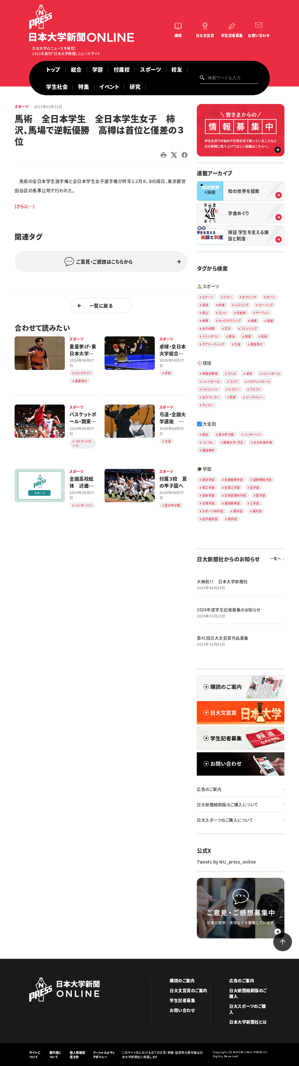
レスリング (241, 305)
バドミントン (210, 389)
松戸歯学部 (210, 519)
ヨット (222, 312)
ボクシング (249, 297)
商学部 (232, 519)
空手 (228, 328)
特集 (83, 87)
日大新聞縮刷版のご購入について (227, 804)
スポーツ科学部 (212, 511)
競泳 (232, 336)
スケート (207, 297)
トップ (53, 69)
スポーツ (150, 69)
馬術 (264, 336)
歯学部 (257, 511)
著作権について (55, 1054)
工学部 (254, 503)
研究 (135, 87)
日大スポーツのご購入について (225, 820)
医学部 (260, 495)
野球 (233, 397)
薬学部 (238, 511)
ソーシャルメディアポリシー (104, 1054)
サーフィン (262, 312)
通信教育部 (232, 503)
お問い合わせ (259, 35)
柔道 (205, 305)
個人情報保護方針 (77, 1054)
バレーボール (271, 373)
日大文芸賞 (205, 35)
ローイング (265, 305)
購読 (178, 35)
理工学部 (208, 487)
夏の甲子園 (226, 434)
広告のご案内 (209, 789)
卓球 (249, 373)
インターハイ (252, 434)
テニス (232, 373)
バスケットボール (259, 381)
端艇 (270, 320)
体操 (221, 305)
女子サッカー (211, 397)
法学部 (254, 487)
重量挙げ (257, 344)
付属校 (122, 69)
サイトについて (35, 1054)
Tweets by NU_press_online (226, 862)
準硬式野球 (210, 373)
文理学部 (208, 503)
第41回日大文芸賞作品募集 (222, 638)
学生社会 (57, 87)
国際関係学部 (262, 479)
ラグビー (234, 389)
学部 (97, 69)
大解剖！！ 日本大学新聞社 (222, 581)
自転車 (241, 312)
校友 (176, 69)
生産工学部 (232, 487)
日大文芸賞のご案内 (188, 990)
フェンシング (249, 328)
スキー (227, 297)
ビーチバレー (254, 397)
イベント (109, 87)
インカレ (207, 442)
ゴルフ (234, 381)
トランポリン (210, 336)
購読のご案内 (182, 980)
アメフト (255, 389)
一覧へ (275, 558)
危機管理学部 (234, 479)
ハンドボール (211, 381)
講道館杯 (208, 450)
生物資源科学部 (235, 495)
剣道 (248, 336)
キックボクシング (229, 320)
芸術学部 (208, 495)
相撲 (254, 320)
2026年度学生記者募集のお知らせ (228, 610)
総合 (76, 69)
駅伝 (205, 434)
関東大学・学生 (233, 442)
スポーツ (22, 106)
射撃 (205, 320)
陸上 (205, 312)
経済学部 (208, 479)
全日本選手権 (262, 442)
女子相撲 (208, 328)
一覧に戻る (101, 305)
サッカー (207, 405)
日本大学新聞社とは (248, 1022)
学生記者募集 (232, 35)
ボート (270, 297)
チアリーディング (213, 344)
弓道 (237, 344)
